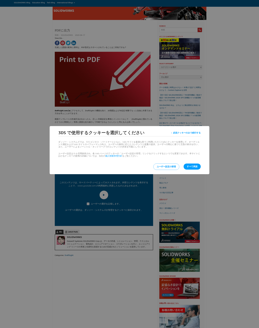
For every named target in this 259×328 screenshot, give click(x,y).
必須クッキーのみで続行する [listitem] (187, 133)
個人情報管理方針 (113, 156)
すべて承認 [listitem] (192, 166)
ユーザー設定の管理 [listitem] (166, 167)
